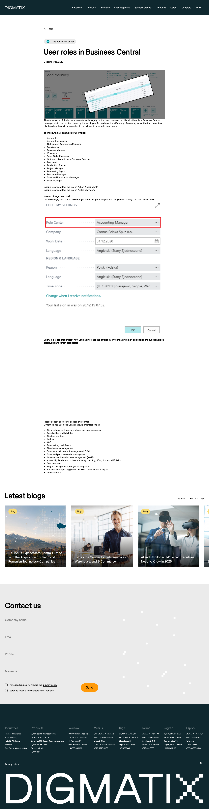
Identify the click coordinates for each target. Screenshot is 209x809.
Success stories (143, 7)
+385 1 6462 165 (170, 748)
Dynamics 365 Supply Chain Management (47, 741)
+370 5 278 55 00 (101, 748)
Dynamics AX (36, 752)
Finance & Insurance (13, 734)
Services (105, 7)
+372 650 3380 (148, 748)
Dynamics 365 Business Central (43, 734)
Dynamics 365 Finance (40, 737)
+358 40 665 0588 (193, 748)
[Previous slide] (191, 498)
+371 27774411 (124, 748)
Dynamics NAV (37, 748)
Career (173, 7)
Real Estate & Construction (16, 748)
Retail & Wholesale (12, 741)
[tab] (195, 498)
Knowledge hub (122, 7)
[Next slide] (202, 498)
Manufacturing (11, 737)
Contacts (186, 7)
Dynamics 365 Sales (39, 745)
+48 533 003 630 (75, 748)
